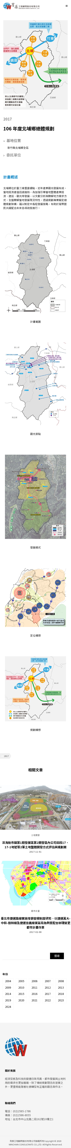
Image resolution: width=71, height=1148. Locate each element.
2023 (61, 1000)
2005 (21, 981)
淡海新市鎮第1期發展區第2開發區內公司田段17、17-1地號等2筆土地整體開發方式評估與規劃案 (35, 844)
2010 (21, 987)
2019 (8, 1000)
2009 (8, 987)
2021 (34, 1000)
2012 (48, 987)
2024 (8, 1007)
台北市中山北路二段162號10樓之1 (33, 1119)
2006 (34, 981)
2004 (8, 981)
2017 (6, 756)
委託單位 (13, 154)
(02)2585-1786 (22, 1111)
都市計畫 (35, 911)
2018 (61, 994)
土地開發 (35, 835)
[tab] (35, 140)
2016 (34, 994)
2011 (34, 987)
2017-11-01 (35, 851)
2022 (48, 1000)
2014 (8, 994)
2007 (48, 981)
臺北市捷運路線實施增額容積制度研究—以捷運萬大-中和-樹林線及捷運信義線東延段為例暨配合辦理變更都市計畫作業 (35, 922)
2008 (61, 981)
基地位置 (13, 140)
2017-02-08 (35, 932)
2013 (61, 987)
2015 (21, 994)
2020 (21, 1000)
